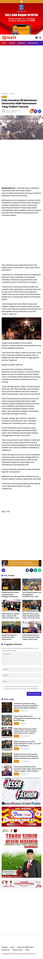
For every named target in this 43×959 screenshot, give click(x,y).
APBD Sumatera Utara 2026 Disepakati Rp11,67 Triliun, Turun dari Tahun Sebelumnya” (31, 616)
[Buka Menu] (36, 37)
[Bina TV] (9, 37)
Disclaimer (6, 950)
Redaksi (5, 947)
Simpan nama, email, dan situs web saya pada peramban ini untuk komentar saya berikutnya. (21, 687)
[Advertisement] (21, 69)
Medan (4, 97)
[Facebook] (27, 570)
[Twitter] (31, 570)
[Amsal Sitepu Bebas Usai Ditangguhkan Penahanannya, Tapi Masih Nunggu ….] (31, 584)
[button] (40, 37)
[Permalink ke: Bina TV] (4, 111)
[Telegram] (35, 570)
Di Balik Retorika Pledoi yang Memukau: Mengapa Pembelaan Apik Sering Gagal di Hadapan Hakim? (10, 595)
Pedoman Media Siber (25, 947)
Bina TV (8, 110)
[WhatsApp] (39, 570)
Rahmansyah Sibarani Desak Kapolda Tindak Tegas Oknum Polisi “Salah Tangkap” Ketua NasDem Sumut (31, 637)
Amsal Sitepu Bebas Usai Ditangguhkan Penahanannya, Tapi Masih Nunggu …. (31, 595)
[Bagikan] (39, 111)
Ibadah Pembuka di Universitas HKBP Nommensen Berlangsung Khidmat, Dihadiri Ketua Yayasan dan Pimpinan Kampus (10, 637)
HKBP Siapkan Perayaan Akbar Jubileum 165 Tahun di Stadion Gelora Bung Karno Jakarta (11, 616)
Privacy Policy (18, 950)
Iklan (12, 947)
